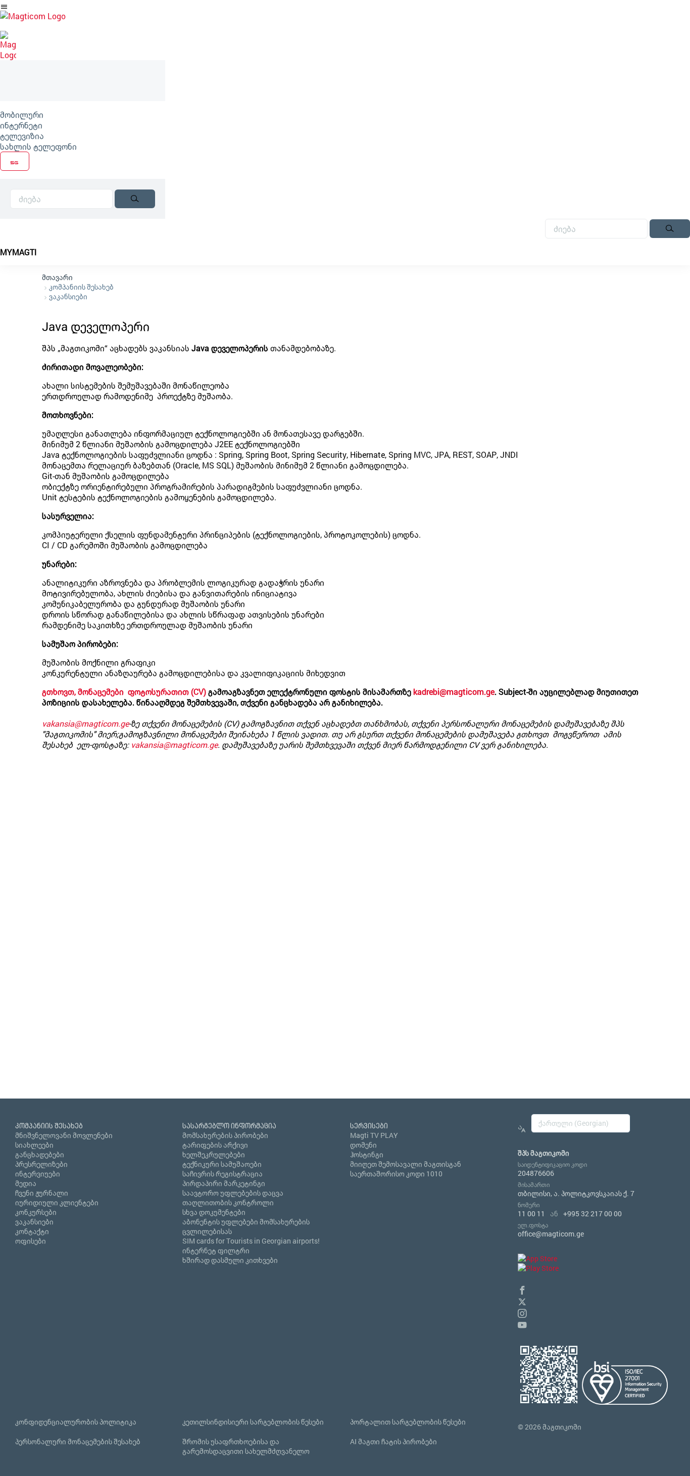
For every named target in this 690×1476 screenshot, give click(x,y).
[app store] (537, 1258)
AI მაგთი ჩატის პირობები (393, 1441)
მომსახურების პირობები (225, 1135)
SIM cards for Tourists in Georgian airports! (251, 1241)
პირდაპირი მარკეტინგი (223, 1183)
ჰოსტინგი (366, 1154)
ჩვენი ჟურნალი (41, 1193)
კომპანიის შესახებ (81, 287)
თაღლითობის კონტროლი (228, 1202)
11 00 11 (531, 1213)
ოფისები (30, 1241)
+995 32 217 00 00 (592, 1213)
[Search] (135, 198)
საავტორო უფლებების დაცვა (232, 1193)
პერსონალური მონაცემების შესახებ (77, 1441)
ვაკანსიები (68, 296)
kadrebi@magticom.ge (454, 691)
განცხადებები (39, 1154)
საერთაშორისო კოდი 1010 (396, 1173)
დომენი (363, 1145)
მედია (25, 1183)
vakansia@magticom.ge (85, 723)
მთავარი (57, 277)
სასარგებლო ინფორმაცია (229, 1125)
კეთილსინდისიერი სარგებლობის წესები (253, 1421)
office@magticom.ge (551, 1234)
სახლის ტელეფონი (38, 146)
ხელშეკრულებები (213, 1154)
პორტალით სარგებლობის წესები (408, 1421)
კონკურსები (36, 1212)
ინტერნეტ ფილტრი (216, 1250)
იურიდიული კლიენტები (56, 1202)
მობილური (21, 114)
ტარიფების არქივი (215, 1145)
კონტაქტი (32, 1231)
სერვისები (369, 1125)
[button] (522, 1289)
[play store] (538, 1268)
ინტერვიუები (37, 1173)
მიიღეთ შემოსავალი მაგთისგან (405, 1164)
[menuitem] (82, 114)
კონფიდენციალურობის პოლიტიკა (75, 1421)
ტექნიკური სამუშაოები (222, 1164)
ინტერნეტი (21, 125)
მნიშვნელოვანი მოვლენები (64, 1135)
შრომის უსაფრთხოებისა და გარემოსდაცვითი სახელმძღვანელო (246, 1446)
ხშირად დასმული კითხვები (230, 1260)
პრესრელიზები (41, 1164)
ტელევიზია (22, 135)
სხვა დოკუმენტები (213, 1212)
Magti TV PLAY (374, 1135)
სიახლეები (34, 1145)
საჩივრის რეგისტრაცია (222, 1173)
